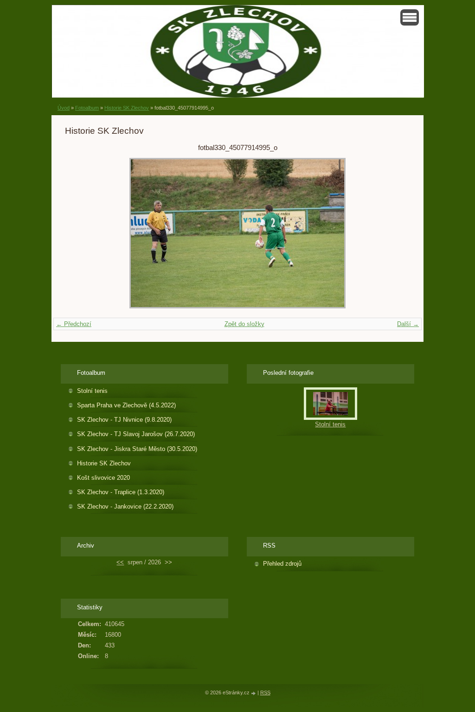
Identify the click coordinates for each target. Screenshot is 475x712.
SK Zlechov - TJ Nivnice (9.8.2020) (124, 419)
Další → (408, 323)
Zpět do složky (244, 323)
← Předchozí (73, 323)
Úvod (64, 108)
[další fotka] (395, 233)
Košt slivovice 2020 (103, 477)
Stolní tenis (92, 390)
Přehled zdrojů (282, 563)
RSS (265, 692)
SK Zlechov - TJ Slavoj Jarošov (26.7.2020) (136, 434)
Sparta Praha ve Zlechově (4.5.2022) (126, 405)
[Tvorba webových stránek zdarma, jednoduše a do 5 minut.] (254, 693)
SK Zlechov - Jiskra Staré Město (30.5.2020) (137, 448)
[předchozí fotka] (80, 233)
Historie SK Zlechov (126, 108)
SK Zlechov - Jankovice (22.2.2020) (125, 506)
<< (120, 562)
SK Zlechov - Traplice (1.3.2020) (120, 492)
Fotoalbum (87, 108)
